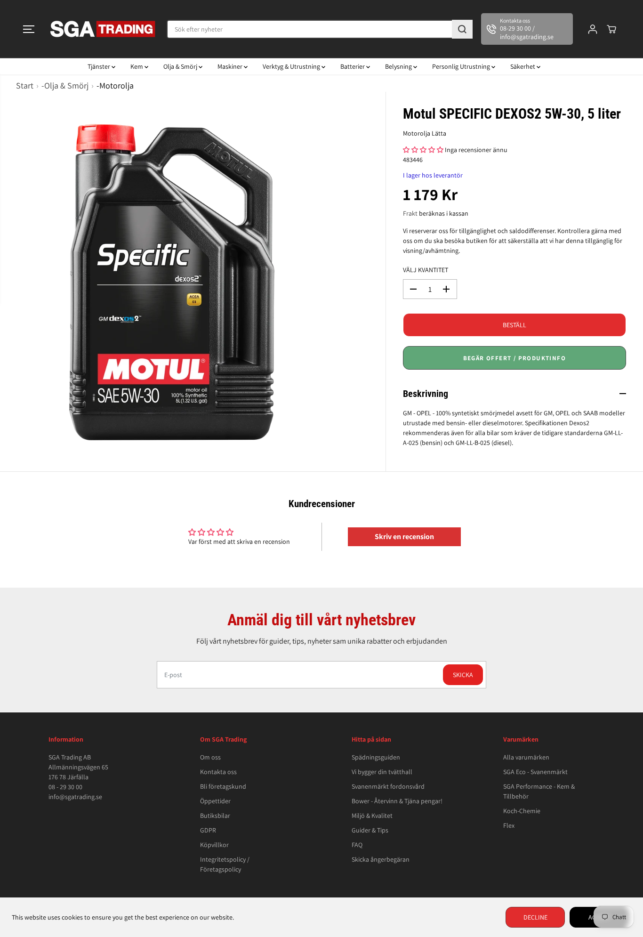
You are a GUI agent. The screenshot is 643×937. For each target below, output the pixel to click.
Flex (508, 825)
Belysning (399, 66)
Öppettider (215, 801)
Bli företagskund (223, 786)
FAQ (357, 844)
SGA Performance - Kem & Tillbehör (539, 791)
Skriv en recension (404, 536)
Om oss (210, 757)
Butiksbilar (215, 815)
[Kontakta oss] (527, 29)
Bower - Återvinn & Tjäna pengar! (397, 801)
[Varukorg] (611, 29)
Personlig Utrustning (461, 66)
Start (24, 85)
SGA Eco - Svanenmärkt (535, 771)
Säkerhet (523, 66)
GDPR (208, 830)
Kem (137, 66)
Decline (535, 917)
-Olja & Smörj (64, 85)
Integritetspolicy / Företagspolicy (224, 864)
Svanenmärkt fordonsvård (388, 786)
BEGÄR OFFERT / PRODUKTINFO (514, 358)
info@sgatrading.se (75, 796)
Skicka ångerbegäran (381, 859)
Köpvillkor (214, 844)
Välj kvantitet (425, 270)
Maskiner (230, 66)
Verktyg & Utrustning (292, 66)
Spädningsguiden (376, 757)
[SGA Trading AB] (103, 29)
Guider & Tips (370, 830)
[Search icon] (462, 29)
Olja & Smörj (181, 66)
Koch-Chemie (521, 811)
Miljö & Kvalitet (372, 815)
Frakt (410, 213)
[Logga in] (592, 29)
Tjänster (100, 66)
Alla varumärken (526, 757)
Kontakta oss (218, 771)
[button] (28, 29)
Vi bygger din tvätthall (382, 771)
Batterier (353, 66)
